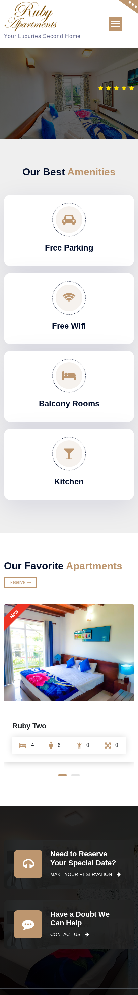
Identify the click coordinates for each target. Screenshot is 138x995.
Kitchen (69, 481)
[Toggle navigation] (115, 24)
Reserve (18, 582)
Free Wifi (69, 325)
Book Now (115, 98)
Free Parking (69, 247)
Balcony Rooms (69, 403)
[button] (62, 775)
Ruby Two (29, 726)
